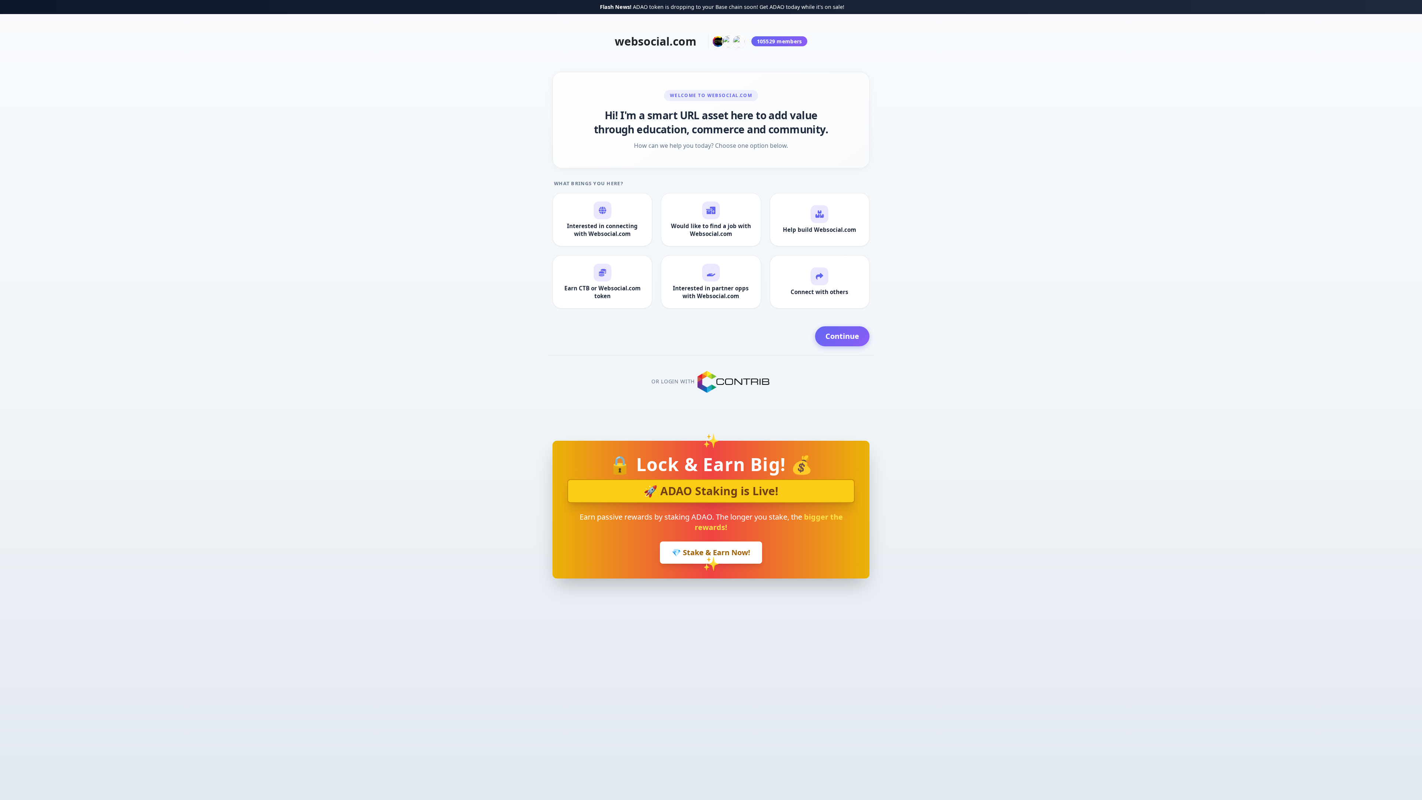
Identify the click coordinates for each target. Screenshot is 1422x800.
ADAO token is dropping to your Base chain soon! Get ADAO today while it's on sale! (681, 6)
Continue (842, 336)
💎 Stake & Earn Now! (711, 552)
